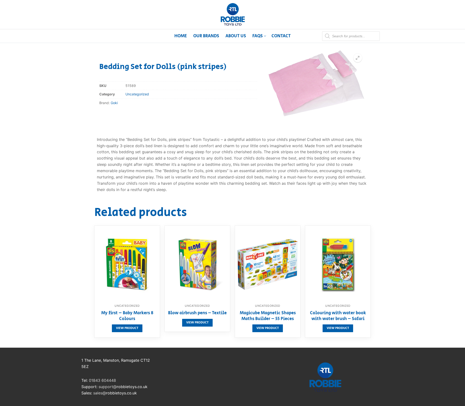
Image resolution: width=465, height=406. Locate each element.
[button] (357, 58)
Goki (114, 103)
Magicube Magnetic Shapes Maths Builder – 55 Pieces (268, 316)
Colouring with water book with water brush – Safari (338, 316)
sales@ (99, 393)
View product (127, 328)
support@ (108, 386)
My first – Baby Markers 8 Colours (127, 316)
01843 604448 (102, 380)
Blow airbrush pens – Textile (197, 313)
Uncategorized (137, 94)
